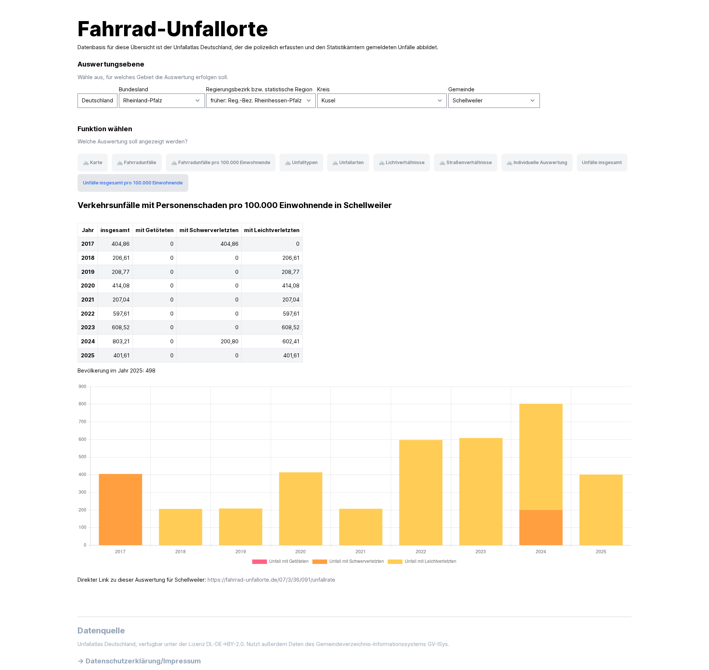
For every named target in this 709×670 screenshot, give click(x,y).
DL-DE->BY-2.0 (225, 644)
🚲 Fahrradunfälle (136, 162)
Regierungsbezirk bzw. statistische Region (259, 89)
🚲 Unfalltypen (301, 162)
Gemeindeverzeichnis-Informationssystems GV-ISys (382, 644)
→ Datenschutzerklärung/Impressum (139, 661)
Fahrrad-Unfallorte (173, 29)
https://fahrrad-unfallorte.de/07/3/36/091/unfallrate (271, 580)
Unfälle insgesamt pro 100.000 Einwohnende (133, 183)
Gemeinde (461, 89)
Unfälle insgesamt (602, 162)
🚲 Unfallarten (348, 162)
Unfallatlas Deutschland (203, 47)
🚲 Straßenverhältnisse (465, 162)
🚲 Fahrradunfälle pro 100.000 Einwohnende (220, 162)
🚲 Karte (92, 162)
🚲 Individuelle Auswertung (537, 162)
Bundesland (133, 89)
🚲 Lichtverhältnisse (402, 162)
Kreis (323, 89)
